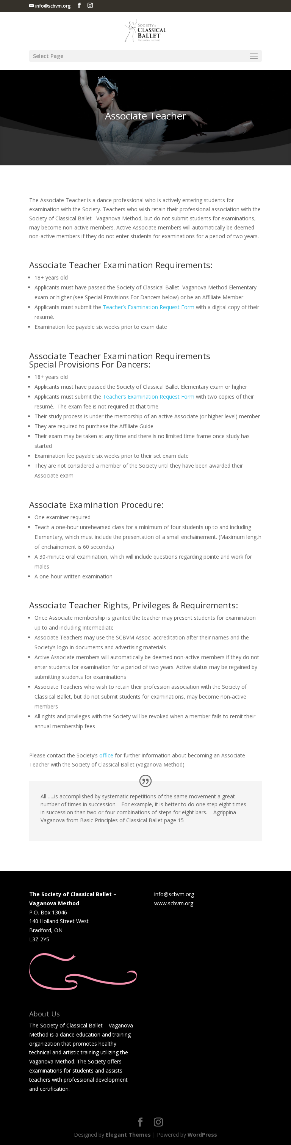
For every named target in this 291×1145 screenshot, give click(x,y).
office (106, 755)
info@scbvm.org (174, 894)
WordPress (202, 1134)
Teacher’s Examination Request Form (148, 307)
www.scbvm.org (173, 903)
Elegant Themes (128, 1134)
